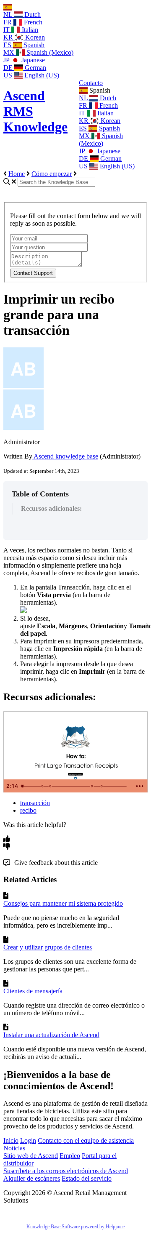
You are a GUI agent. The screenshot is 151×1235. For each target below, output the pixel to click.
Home (16, 173)
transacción (35, 802)
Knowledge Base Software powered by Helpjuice (75, 1227)
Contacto (91, 82)
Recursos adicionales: (51, 508)
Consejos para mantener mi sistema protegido (63, 903)
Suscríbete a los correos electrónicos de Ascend (65, 1170)
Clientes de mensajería (32, 991)
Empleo (70, 1155)
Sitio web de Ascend (30, 1155)
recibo (28, 810)
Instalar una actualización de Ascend (51, 1034)
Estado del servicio (87, 1178)
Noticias (14, 1148)
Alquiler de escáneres (31, 1178)
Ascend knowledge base (65, 456)
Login (28, 1140)
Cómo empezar (51, 173)
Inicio (10, 1140)
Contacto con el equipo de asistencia (86, 1140)
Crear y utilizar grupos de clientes (47, 947)
